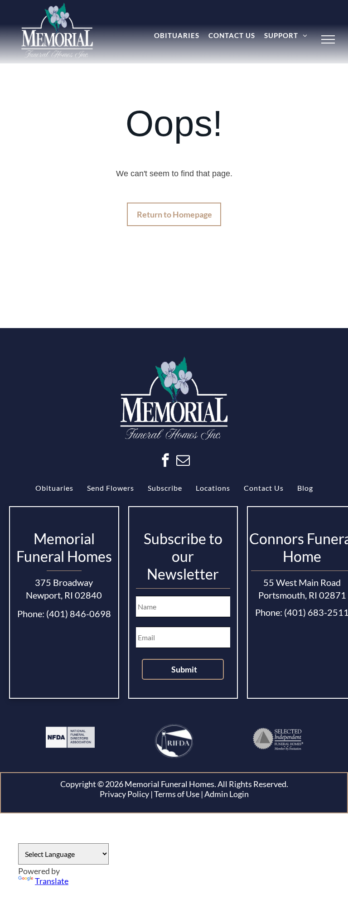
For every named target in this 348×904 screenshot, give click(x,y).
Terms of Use (176, 794)
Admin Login (226, 794)
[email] (183, 461)
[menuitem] (177, 35)
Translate (51, 881)
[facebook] (165, 461)
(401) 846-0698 (78, 613)
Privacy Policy (124, 794)
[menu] (328, 39)
